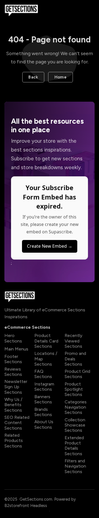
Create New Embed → (49, 246)
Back (33, 77)
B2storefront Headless (25, 505)
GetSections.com (36, 499)
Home (60, 77)
